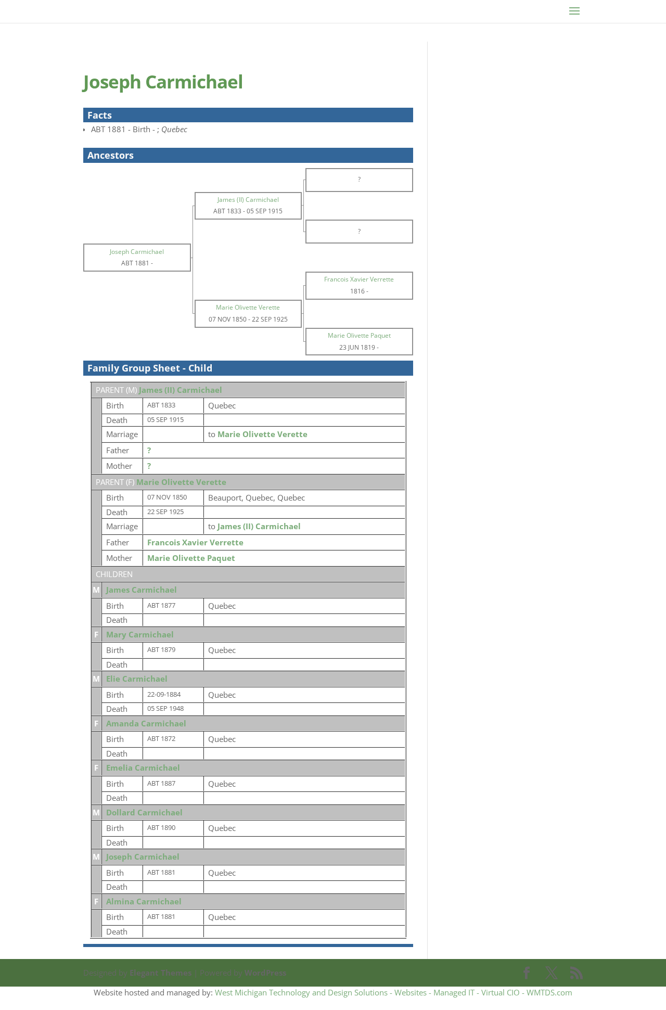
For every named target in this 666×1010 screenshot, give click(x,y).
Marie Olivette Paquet (191, 558)
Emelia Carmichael (143, 767)
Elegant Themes (160, 972)
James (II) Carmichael (180, 390)
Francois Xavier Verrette (195, 542)
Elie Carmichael (137, 678)
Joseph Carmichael (143, 856)
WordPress (265, 972)
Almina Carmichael (144, 901)
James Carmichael (141, 589)
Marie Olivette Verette (181, 482)
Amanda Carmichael (146, 723)
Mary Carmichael (140, 634)
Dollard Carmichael (144, 812)
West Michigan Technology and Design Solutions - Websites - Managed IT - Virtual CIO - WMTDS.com (393, 992)
